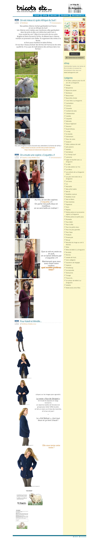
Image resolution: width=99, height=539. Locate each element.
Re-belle (68, 252)
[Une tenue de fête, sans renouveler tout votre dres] (82, 40)
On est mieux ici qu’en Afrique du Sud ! (38, 20)
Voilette (68, 285)
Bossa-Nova (69, 95)
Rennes (68, 255)
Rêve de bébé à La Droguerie (75, 250)
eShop (45, 15)
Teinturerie (69, 273)
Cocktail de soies (71, 111)
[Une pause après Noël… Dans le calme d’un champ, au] (82, 47)
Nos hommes (70, 202)
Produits (68, 235)
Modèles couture (71, 194)
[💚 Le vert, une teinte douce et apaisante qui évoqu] (67, 25)
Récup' (68, 240)
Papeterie (69, 204)
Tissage (68, 275)
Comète (68, 116)
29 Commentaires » (56, 157)
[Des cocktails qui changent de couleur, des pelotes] (74, 40)
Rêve (67, 247)
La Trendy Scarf (71, 154)
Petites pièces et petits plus (75, 217)
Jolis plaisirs (70, 147)
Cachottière (69, 103)
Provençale (69, 237)
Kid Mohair (25, 23)
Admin (76, 537)
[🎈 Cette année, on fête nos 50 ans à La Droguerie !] (67, 32)
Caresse (68, 106)
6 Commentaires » (57, 23)
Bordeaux (69, 93)
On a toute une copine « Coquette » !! (37, 154)
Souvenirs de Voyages (73, 262)
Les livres (69, 181)
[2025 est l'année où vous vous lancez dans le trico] (67, 47)
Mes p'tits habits (71, 189)
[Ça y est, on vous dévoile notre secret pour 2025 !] (74, 32)
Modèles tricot (35, 157)
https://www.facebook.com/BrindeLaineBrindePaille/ (38, 148)
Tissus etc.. (69, 278)
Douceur (68, 126)
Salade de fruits (71, 257)
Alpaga (68, 85)
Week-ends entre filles (73, 288)
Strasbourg (69, 268)
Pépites (68, 210)
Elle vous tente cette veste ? (51, 446)
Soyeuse (68, 265)
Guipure (68, 142)
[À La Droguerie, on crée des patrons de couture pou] (74, 47)
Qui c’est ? (54, 15)
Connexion (83, 537)
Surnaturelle (70, 270)
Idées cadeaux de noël (73, 144)
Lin (67, 184)
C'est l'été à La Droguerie (74, 101)
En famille (69, 134)
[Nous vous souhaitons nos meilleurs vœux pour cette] (67, 40)
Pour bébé (69, 222)
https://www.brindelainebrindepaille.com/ (38, 150)
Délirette (69, 121)
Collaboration (70, 113)
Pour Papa (69, 232)
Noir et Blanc (70, 199)
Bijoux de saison (71, 90)
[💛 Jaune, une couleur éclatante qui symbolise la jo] (74, 25)
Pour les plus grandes (73, 230)
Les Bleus (69, 169)
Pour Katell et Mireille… (31, 321)
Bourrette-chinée (71, 98)
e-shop (29, 157)
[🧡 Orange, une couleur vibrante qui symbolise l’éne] (82, 25)
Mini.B (68, 192)
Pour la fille (69, 224)
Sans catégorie (70, 260)
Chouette (69, 108)
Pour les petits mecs (72, 227)
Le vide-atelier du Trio (73, 167)
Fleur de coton (70, 139)
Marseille (69, 186)
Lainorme (69, 157)
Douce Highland (71, 124)
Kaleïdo (68, 149)
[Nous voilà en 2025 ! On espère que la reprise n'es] (82, 32)
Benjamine (69, 88)
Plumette (69, 219)
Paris (67, 207)
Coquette (24, 157)
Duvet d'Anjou (70, 129)
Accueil (37, 15)
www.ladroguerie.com (71, 72)
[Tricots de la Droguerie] (49, 8)
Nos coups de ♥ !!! (78, 15)
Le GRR (68, 164)
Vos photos (64, 15)
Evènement (69, 136)
